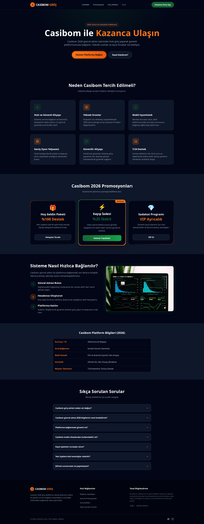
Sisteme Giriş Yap (163, 4)
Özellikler (85, 5)
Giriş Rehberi (113, 5)
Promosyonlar (98, 5)
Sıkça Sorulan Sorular (88, 507)
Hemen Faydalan (102, 238)
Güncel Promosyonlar (88, 498)
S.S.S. (124, 5)
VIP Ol (151, 237)
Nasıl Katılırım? (120, 54)
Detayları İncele (52, 237)
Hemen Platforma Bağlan (89, 54)
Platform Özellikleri (87, 494)
